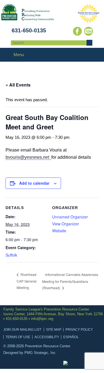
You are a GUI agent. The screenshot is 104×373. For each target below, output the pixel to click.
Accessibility (46, 337)
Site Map (53, 330)
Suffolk (11, 255)
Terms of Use (18, 337)
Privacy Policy (79, 330)
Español (71, 337)
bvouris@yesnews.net (28, 157)
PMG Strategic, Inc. (40, 353)
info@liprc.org (42, 319)
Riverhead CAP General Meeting (27, 281)
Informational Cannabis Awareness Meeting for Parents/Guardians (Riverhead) (70, 281)
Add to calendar (34, 183)
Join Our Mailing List (22, 330)
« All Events (18, 85)
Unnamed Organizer (70, 217)
